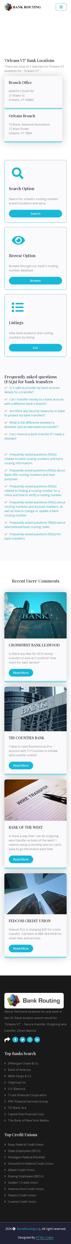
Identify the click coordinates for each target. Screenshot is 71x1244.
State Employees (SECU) (23, 1151)
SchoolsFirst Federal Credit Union (30, 1164)
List (35, 348)
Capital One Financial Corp (25, 1114)
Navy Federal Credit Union (25, 1145)
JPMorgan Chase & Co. (23, 1063)
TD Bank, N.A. (17, 1108)
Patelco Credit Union (21, 1195)
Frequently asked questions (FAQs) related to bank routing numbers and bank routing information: (33, 458)
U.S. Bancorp (16, 1089)
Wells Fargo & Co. (19, 1076)
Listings (16, 322)
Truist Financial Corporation (27, 1095)
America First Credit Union (25, 1189)
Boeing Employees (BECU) (25, 1176)
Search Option (21, 188)
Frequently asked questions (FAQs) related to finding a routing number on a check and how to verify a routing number (33, 490)
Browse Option (22, 255)
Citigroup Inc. (16, 1082)
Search (35, 214)
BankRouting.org (28, 1229)
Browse (35, 281)
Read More (21, 673)
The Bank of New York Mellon (28, 1120)
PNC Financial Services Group (27, 1101)
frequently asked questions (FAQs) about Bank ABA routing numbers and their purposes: (34, 474)
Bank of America (18, 1070)
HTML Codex (44, 1237)
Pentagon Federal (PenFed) (26, 1157)
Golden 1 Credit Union (22, 1183)
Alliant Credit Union (21, 1170)
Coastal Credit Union (21, 1202)
